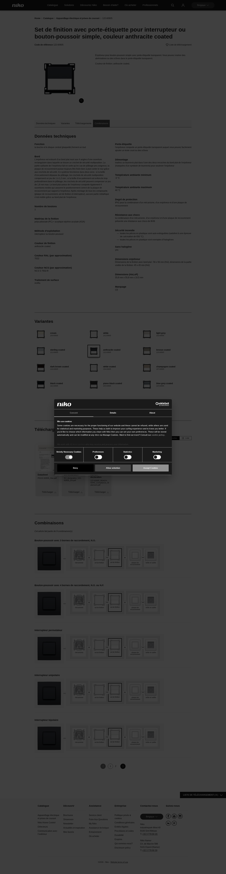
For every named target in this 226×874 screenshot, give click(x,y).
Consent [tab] (74, 413)
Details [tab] (113, 413)
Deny (75, 468)
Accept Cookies (150, 468)
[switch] (98, 457)
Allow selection (113, 468)
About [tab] (152, 413)
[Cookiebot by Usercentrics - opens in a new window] (157, 404)
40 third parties (77, 444)
